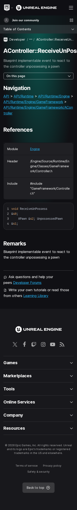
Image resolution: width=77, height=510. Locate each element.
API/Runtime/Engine (54, 96)
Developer (17, 39)
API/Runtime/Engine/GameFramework (33, 102)
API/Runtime (24, 96)
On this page (15, 76)
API (6, 96)
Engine (35, 149)
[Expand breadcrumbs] (31, 39)
